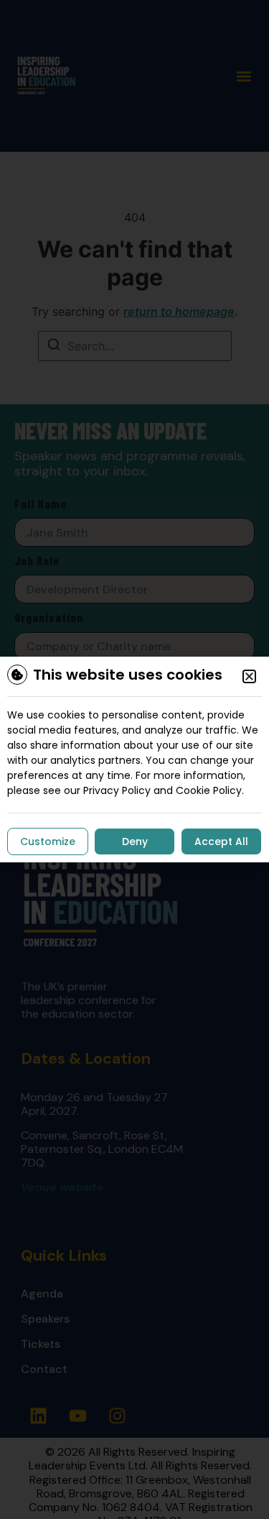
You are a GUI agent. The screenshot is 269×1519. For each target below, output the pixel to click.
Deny (135, 841)
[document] (134, 759)
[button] (249, 676)
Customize (47, 841)
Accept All (221, 841)
